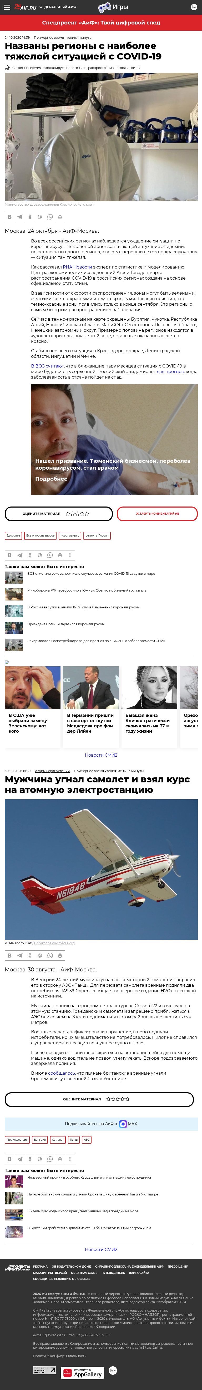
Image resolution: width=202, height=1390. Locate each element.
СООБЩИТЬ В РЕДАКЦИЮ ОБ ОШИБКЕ (61, 1279)
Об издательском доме (71, 1266)
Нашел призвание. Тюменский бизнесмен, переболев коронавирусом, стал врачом (112, 464)
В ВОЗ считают (47, 366)
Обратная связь (84, 1273)
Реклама (40, 1266)
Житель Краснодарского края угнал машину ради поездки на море (82, 1211)
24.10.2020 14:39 (17, 37)
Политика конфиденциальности (60, 1356)
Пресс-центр (178, 1266)
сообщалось (61, 1073)
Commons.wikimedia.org (54, 943)
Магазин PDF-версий (50, 1273)
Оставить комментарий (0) (157, 513)
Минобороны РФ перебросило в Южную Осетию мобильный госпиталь (86, 590)
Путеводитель (113, 1273)
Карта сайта (139, 1273)
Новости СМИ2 (101, 755)
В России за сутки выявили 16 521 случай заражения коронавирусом (83, 607)
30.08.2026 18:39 (18, 771)
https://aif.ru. (153, 1347)
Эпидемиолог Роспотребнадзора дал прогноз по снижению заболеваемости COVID (96, 641)
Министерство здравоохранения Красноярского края (49, 204)
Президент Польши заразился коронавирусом (65, 624)
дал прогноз (170, 371)
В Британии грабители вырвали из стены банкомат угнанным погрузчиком (89, 1228)
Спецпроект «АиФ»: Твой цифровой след (101, 22)
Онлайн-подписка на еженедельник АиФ (129, 1266)
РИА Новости (77, 267)
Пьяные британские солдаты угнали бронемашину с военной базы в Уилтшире (92, 1194)
